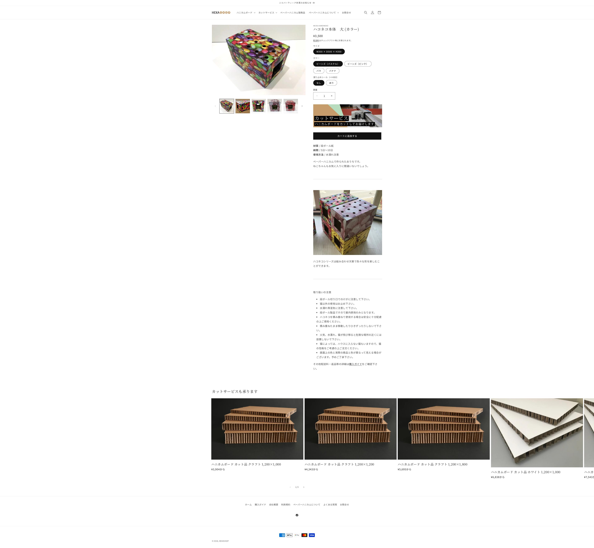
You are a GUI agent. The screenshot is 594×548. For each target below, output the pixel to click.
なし (318, 82)
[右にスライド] (302, 106)
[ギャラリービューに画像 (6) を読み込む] (291, 106)
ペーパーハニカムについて (306, 504)
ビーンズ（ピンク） (358, 63)
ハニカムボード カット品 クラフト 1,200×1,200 (339, 464)
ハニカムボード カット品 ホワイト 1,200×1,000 (525, 472)
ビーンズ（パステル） (328, 63)
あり (331, 82)
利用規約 (285, 504)
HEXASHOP (224, 541)
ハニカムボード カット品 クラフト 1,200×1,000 (246, 464)
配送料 (316, 40)
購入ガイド (355, 364)
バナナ (332, 70)
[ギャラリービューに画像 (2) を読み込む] (242, 106)
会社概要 (273, 504)
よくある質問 (330, 504)
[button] (246, 12)
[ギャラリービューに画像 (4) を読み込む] (274, 106)
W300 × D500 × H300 (329, 51)
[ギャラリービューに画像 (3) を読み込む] (259, 106)
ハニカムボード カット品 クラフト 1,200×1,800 (432, 464)
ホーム (248, 504)
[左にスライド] (215, 106)
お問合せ (344, 504)
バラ (318, 70)
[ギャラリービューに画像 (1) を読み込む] (227, 106)
